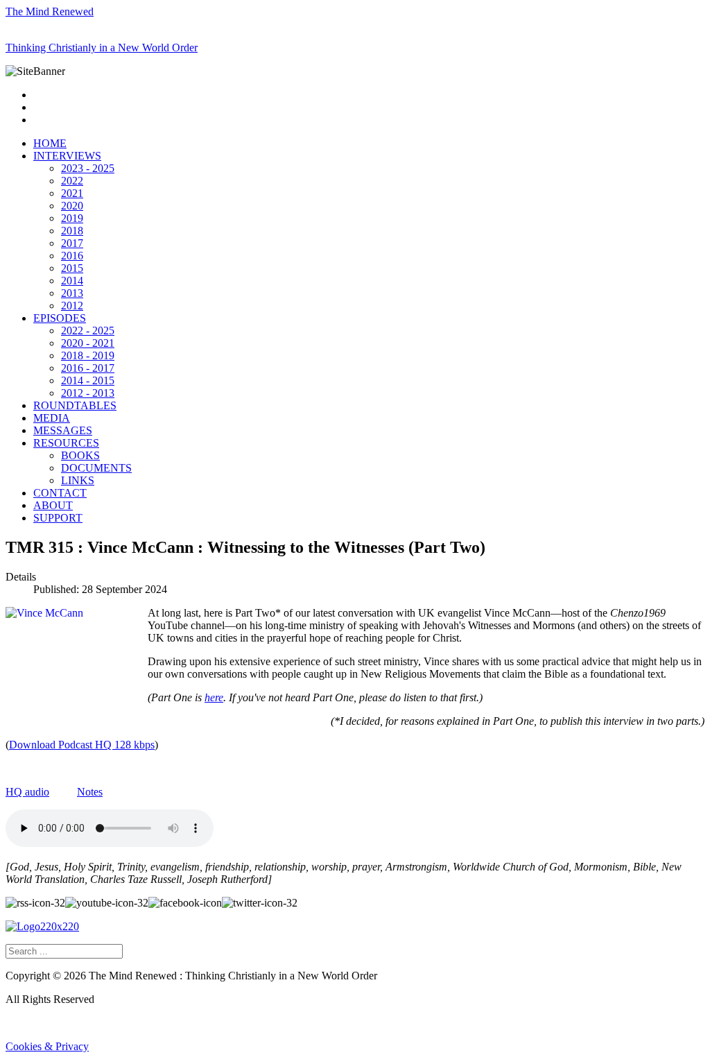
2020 (72, 206)
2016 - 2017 (87, 368)
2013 (72, 293)
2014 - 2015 (87, 380)
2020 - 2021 (87, 343)
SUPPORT (58, 518)
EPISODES (59, 318)
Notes (90, 792)
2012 (72, 305)
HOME (50, 143)
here (214, 697)
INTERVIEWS (67, 156)
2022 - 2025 (87, 330)
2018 (72, 231)
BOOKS (80, 455)
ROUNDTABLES (74, 405)
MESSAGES (62, 430)
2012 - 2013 (87, 393)
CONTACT (60, 493)
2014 (72, 280)
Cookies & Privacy (47, 1046)
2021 (72, 193)
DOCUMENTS (96, 468)
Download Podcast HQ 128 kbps (82, 744)
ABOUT (53, 505)
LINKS (77, 480)
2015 (72, 268)
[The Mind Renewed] (42, 926)
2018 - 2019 (87, 355)
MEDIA (51, 418)
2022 (72, 181)
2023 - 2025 (87, 168)
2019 (72, 218)
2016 (72, 255)
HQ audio (27, 792)
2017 (72, 243)
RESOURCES (66, 443)
